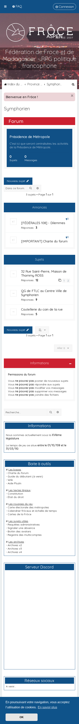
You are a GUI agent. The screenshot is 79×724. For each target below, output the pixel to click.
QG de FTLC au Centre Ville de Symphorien (44, 293)
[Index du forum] (40, 32)
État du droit (16, 497)
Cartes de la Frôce (19, 514)
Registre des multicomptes (25, 535)
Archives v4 (15, 552)
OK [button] (22, 717)
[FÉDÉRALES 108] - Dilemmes (43, 223)
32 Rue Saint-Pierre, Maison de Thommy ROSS (44, 273)
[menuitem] (17, 6)
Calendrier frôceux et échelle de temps (32, 511)
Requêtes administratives (24, 524)
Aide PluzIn (14, 483)
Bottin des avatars (19, 531)
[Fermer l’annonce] (72, 95)
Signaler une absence (21, 528)
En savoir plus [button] (47, 707)
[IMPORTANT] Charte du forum (44, 241)
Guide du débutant (19, 476)
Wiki (10, 480)
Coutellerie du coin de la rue (42, 309)
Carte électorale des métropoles (28, 507)
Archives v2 (15, 545)
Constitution (15, 493)
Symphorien (17, 108)
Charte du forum (18, 473)
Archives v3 (15, 548)
